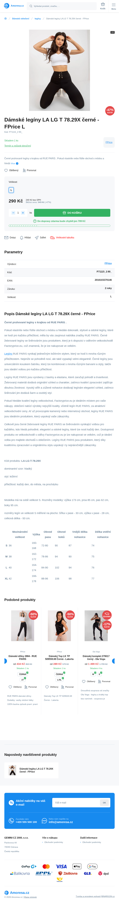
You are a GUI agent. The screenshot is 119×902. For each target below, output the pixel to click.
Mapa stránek (30, 897)
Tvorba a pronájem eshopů (88, 896)
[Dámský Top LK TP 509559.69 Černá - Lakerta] (59, 625)
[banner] (13, 6)
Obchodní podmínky (53, 842)
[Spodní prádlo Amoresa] (5, 18)
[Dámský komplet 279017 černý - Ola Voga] (96, 625)
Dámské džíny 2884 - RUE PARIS (23, 657)
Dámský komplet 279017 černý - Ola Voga (96, 657)
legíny (38, 18)
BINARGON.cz (108, 896)
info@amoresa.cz (61, 822)
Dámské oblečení (20, 18)
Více (13, 163)
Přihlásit (104, 802)
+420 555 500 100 (26, 822)
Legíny (8, 353)
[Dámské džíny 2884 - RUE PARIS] (22, 625)
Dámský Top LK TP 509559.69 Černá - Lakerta (59, 657)
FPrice (109, 142)
